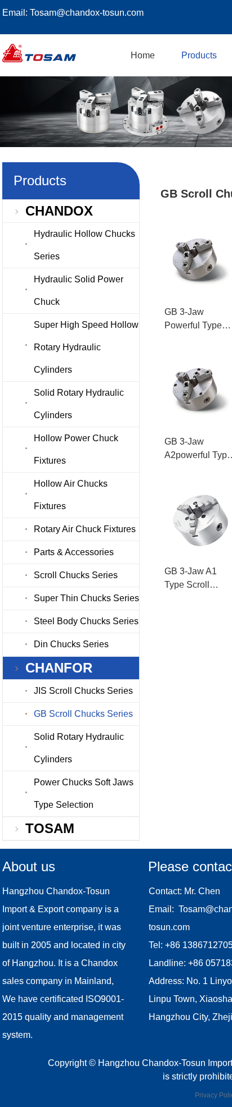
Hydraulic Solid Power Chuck (78, 291)
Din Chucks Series (71, 644)
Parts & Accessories (74, 552)
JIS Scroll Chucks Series (83, 691)
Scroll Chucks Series (76, 575)
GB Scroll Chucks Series (83, 714)
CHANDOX (59, 210)
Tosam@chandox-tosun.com (87, 12)
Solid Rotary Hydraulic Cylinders (79, 404)
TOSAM (49, 828)
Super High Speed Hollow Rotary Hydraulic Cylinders (86, 347)
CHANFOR (58, 667)
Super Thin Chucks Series (86, 598)
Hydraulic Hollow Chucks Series (84, 245)
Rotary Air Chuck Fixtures (85, 529)
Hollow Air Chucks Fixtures (71, 495)
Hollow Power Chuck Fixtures (76, 449)
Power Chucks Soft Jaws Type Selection (83, 793)
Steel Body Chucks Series (86, 621)
